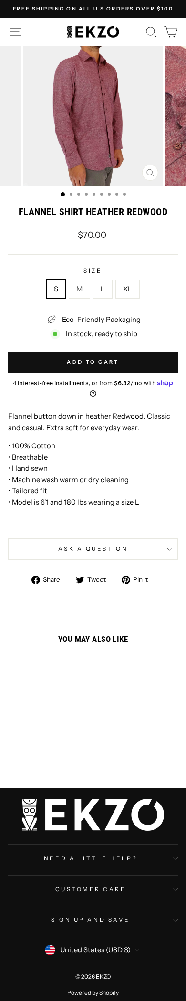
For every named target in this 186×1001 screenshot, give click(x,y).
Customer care (90, 889)
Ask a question (93, 549)
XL (127, 289)
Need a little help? (90, 858)
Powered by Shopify (93, 992)
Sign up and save (90, 920)
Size (92, 271)
